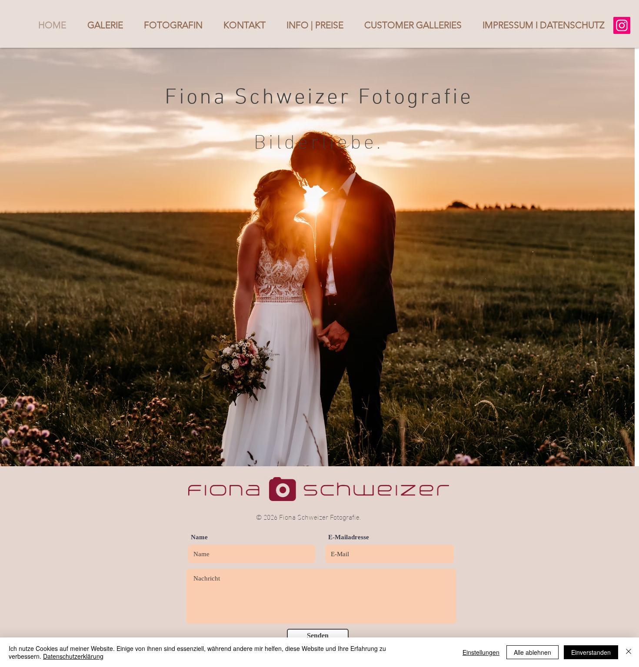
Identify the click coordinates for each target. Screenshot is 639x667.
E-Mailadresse (348, 537)
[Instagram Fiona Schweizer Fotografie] (621, 25)
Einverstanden (591, 652)
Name (199, 537)
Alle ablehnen (532, 652)
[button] (105, 25)
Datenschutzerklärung (73, 656)
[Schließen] (628, 652)
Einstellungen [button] (481, 652)
